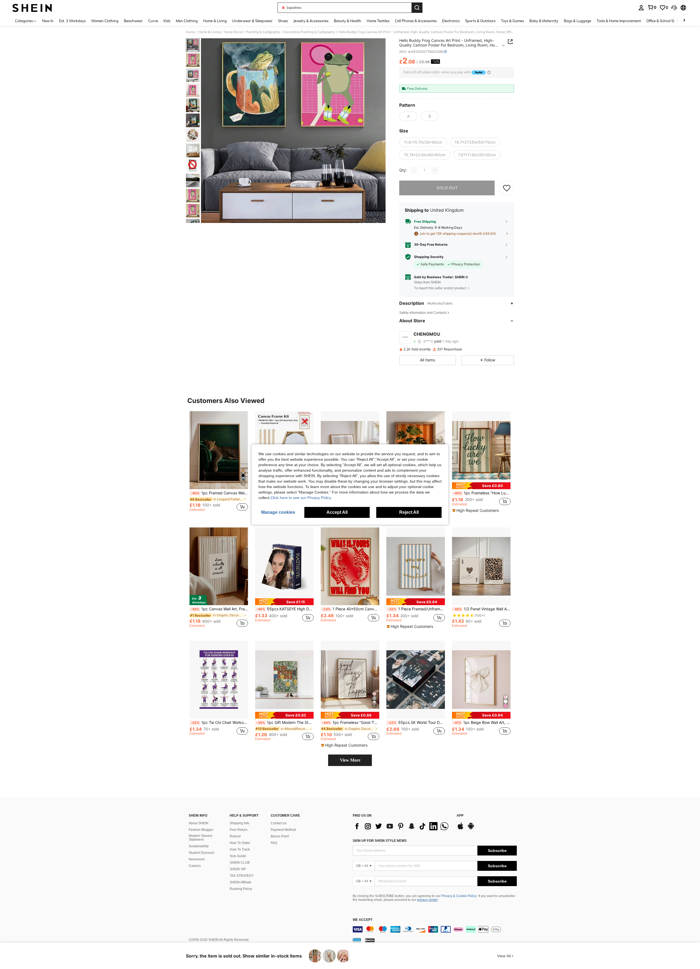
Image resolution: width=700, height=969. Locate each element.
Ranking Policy (241, 889)
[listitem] (218, 463)
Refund (235, 836)
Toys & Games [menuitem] (512, 21)
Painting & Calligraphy (263, 32)
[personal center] (641, 7)
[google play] (471, 829)
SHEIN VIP (238, 869)
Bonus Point (280, 836)
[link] (652, 7)
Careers (195, 866)
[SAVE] (506, 188)
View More (350, 760)
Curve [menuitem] (153, 21)
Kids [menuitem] (167, 21)
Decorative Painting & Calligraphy (309, 32)
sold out (447, 187)
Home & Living (209, 32)
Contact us (279, 823)
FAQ (274, 843)
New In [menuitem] (48, 21)
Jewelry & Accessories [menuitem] (310, 21)
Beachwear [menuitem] (133, 21)
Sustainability (199, 846)
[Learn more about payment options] (489, 72)
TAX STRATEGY (242, 876)
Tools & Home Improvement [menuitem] (619, 21)
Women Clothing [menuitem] (104, 21)
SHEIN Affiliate (240, 882)
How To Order (240, 843)
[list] (402, 826)
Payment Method (283, 830)
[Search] (417, 7)
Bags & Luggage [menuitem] (577, 21)
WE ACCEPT (362, 920)
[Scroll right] (684, 20)
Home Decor (233, 32)
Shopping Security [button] (429, 257)
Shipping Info (239, 823)
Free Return (238, 830)
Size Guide (238, 856)
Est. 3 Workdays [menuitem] (72, 21)
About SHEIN (198, 823)
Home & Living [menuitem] (215, 21)
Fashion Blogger (201, 830)
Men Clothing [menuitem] (187, 21)
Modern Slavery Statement (200, 838)
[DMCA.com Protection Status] (370, 940)
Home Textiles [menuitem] (378, 21)
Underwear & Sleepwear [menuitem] (252, 21)
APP (460, 815)
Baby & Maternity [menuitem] (543, 21)
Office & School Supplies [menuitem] (665, 21)
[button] (674, 7)
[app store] (460, 829)
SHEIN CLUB (240, 862)
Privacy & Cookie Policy (459, 896)
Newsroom (197, 859)
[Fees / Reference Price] (417, 62)
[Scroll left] (677, 20)
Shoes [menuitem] (283, 21)
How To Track (240, 849)
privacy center (427, 900)
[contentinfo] (435, 929)
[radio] (408, 116)
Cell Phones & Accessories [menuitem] (416, 21)
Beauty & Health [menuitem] (347, 21)
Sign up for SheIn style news (380, 841)
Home (190, 32)
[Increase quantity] (434, 170)
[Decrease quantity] (414, 170)
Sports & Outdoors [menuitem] (480, 21)
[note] (481, 485)
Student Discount (201, 853)
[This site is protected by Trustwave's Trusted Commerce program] (357, 940)
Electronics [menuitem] (451, 21)
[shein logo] (32, 7)
